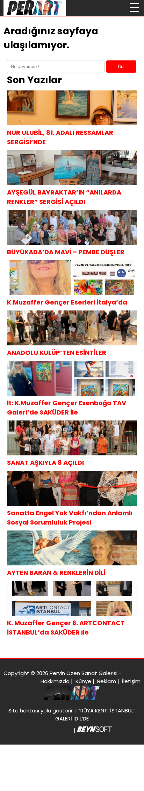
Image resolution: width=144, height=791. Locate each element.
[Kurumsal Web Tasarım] (94, 730)
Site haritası (23, 710)
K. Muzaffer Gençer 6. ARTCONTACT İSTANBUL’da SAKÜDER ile (66, 627)
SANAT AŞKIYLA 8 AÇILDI (45, 462)
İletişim (131, 681)
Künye (83, 681)
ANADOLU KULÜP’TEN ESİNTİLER (56, 352)
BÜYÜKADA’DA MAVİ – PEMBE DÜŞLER (65, 252)
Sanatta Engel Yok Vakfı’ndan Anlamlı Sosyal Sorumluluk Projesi (69, 517)
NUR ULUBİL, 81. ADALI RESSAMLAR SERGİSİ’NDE (60, 137)
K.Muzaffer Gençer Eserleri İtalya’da (67, 302)
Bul (121, 66)
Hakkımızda (55, 681)
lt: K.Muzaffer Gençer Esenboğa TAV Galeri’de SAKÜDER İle (66, 407)
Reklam (106, 681)
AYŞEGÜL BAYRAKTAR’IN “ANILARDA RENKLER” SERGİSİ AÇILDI (64, 197)
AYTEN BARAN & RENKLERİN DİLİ (56, 572)
